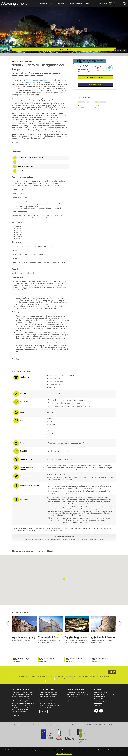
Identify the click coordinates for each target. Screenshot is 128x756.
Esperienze (43, 4)
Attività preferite (119, 3)
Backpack (124, 3)
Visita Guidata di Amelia (75, 637)
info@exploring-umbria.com (103, 701)
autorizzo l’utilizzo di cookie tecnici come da (65, 681)
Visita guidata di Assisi (48, 637)
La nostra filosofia (20, 689)
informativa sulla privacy (70, 676)
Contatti (98, 689)
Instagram (101, 711)
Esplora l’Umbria (75, 4)
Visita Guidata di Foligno (23, 637)
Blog (87, 4)
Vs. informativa (78, 681)
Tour (52, 4)
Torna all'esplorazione (22, 61)
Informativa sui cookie (116, 750)
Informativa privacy (76, 689)
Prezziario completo (85, 72)
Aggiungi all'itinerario (95, 77)
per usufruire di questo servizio (65, 679)
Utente (115, 3)
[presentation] (8, 623)
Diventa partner (103, 3)
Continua (16, 716)
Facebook (96, 711)
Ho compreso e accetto (64, 753)
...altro (16, 142)
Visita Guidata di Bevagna (103, 637)
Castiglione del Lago (39, 80)
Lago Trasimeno (27, 82)
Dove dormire (61, 4)
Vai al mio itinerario (64, 49)
